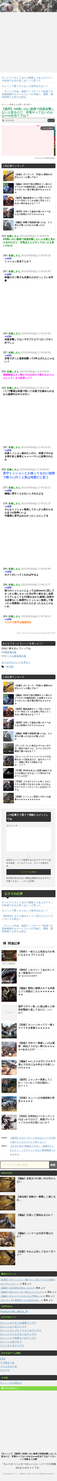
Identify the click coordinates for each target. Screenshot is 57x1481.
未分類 (9, 666)
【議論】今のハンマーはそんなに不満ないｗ (21, 1296)
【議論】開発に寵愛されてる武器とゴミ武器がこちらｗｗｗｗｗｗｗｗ (36, 991)
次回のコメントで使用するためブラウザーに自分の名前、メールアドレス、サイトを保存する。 (28, 863)
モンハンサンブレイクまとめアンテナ (20, 1330)
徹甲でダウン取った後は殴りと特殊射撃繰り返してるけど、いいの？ (36, 1009)
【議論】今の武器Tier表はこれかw (16, 1288)
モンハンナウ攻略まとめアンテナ (18, 1338)
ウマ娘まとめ (7, 1362)
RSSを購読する (11, 1388)
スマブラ (5, 1370)
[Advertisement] (28, 41)
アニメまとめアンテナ (12, 1345)
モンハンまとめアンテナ (13, 1326)
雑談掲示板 (10, 652)
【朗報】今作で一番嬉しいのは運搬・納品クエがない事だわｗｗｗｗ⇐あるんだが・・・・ (36, 1046)
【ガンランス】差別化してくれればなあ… (20, 1300)
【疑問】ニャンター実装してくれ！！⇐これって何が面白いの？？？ (35, 1082)
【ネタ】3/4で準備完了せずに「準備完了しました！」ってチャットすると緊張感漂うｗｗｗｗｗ (32, 1150)
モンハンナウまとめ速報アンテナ (18, 1323)
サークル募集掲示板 (15, 656)
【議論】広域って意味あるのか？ (35, 1215)
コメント (11, 825)
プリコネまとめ (8, 1366)
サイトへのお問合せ (11, 1383)
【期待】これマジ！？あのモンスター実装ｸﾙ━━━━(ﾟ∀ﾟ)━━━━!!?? (36, 973)
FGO (2, 1359)
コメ (51, 121)
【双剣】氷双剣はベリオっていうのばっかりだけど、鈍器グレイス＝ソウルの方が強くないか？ (36, 1119)
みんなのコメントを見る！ (16, 662)
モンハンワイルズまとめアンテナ (18, 1334)
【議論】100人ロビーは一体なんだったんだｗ (22, 1292)
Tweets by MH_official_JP (14, 1311)
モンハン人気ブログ (11, 1341)
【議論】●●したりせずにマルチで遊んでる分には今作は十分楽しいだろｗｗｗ (36, 1064)
